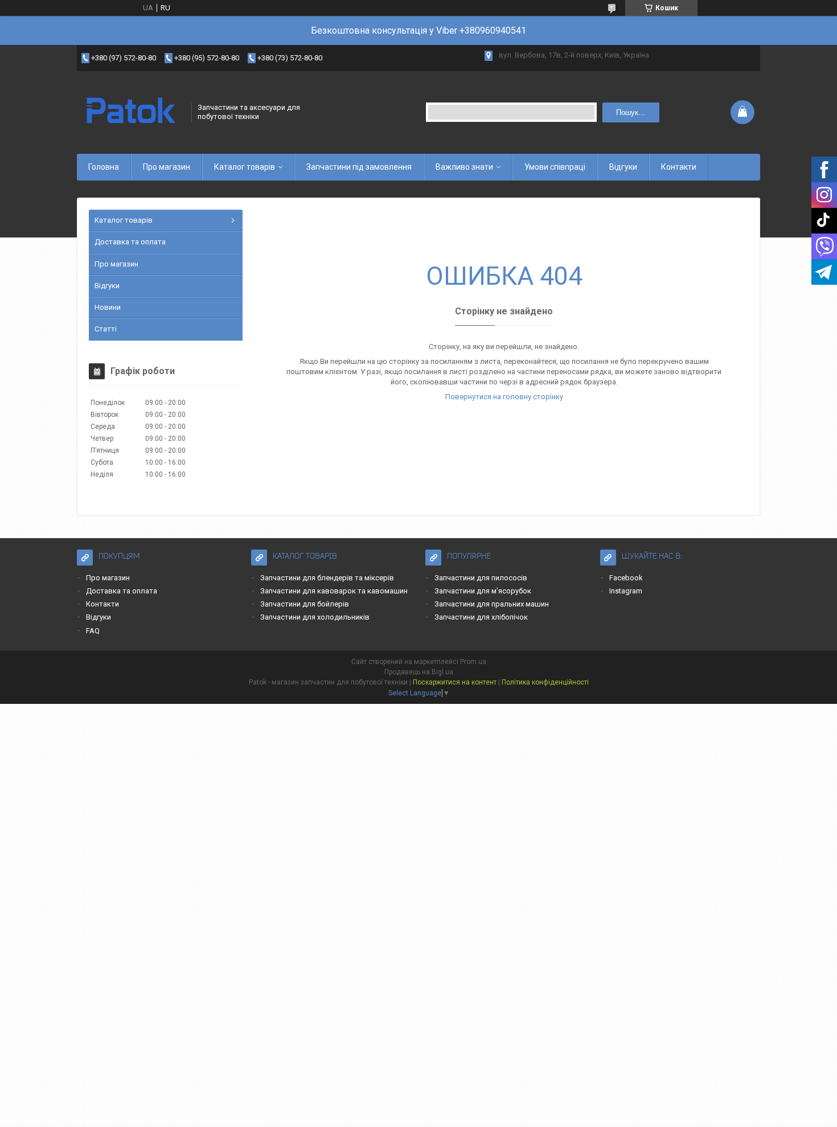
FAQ (93, 630)
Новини (108, 307)
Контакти (678, 166)
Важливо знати (464, 166)
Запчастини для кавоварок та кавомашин (334, 591)
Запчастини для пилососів (480, 577)
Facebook (626, 577)
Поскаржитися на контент (455, 682)
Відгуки (623, 166)
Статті (106, 329)
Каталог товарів (244, 166)
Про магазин (166, 166)
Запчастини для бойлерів (304, 604)
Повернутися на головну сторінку (504, 396)
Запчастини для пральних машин (491, 604)
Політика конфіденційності (545, 682)
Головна (103, 166)
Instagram (625, 591)
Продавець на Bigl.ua (418, 672)
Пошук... (630, 112)
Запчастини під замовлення (359, 166)
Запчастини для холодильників (315, 617)
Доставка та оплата (130, 241)
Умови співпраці (554, 166)
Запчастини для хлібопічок (481, 617)
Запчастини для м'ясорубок (482, 591)
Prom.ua (473, 662)
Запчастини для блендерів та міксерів (327, 577)
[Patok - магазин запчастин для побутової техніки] (130, 112)
